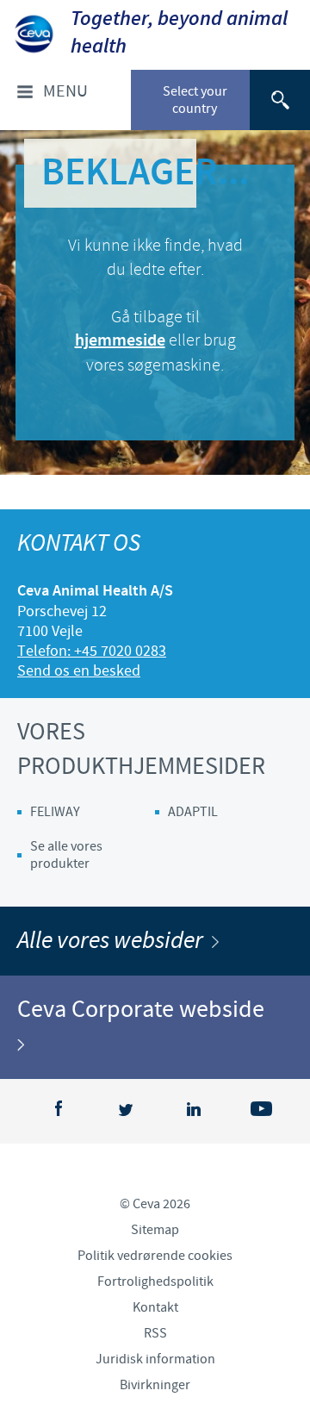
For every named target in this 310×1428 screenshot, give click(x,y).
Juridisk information (155, 1359)
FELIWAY (55, 811)
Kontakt (155, 1307)
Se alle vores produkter (66, 855)
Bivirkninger (155, 1385)
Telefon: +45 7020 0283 (91, 651)
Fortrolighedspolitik (155, 1281)
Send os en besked (78, 671)
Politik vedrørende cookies (155, 1255)
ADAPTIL (193, 811)
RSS (155, 1333)
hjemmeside (120, 340)
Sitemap (155, 1229)
